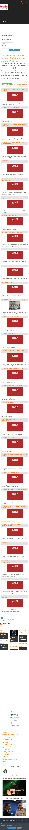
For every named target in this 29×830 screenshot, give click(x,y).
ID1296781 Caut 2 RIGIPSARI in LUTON (11, 579)
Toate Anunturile (17, 84)
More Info (19, 827)
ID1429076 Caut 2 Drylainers (9, 266)
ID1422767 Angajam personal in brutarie (11, 215)
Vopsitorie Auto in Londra (3, 636)
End (3, 620)
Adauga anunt (7, 84)
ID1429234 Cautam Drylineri (8, 333)
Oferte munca (13, 34)
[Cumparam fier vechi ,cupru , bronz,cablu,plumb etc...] (14, 645)
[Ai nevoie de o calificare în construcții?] (23, 645)
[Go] (16, 1)
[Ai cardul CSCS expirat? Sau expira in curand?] (23, 632)
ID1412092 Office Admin (8, 402)
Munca (7, 34)
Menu (4, 22)
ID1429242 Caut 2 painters (8, 249)
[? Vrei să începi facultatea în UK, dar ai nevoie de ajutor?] (14, 633)
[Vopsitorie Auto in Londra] (4, 631)
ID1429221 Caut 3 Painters (8, 437)
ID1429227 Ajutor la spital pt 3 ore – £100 (12, 385)
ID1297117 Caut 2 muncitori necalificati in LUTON (14, 489)
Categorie (4, 45)
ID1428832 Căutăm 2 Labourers (9, 282)
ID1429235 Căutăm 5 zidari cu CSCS (10, 316)
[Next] (26, 618)
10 (23, 617)
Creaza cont (26, 1)
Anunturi (3, 34)
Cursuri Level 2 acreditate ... (4, 647)
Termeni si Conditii (19, 86)
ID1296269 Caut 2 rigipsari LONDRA (10, 472)
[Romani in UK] (4, 7)
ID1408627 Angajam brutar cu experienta (12, 232)
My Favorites (11, 86)
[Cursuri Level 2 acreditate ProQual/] (4, 642)
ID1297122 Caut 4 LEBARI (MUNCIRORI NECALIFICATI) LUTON (11, 525)
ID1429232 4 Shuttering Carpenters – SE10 (12, 368)
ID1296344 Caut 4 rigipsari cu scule (10, 107)
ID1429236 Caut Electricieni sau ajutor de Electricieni (15, 299)
